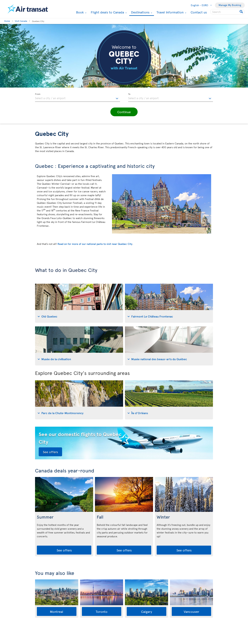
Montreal (56, 611)
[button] (124, 112)
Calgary (146, 611)
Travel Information (169, 12)
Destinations (139, 12)
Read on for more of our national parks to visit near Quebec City (95, 244)
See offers (50, 452)
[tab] (79, 303)
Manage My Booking (230, 5)
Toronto (101, 611)
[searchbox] (227, 12)
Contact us (199, 12)
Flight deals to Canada (107, 12)
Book (79, 12)
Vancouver (191, 611)
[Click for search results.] (241, 12)
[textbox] (77, 97)
